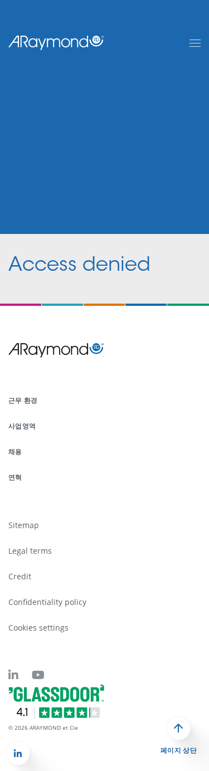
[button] (18, 753)
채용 (15, 451)
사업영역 (22, 426)
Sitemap (23, 525)
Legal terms (30, 550)
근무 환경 (23, 400)
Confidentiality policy (47, 602)
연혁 (15, 477)
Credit (19, 576)
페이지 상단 (179, 750)
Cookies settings (38, 627)
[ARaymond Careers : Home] (56, 42)
